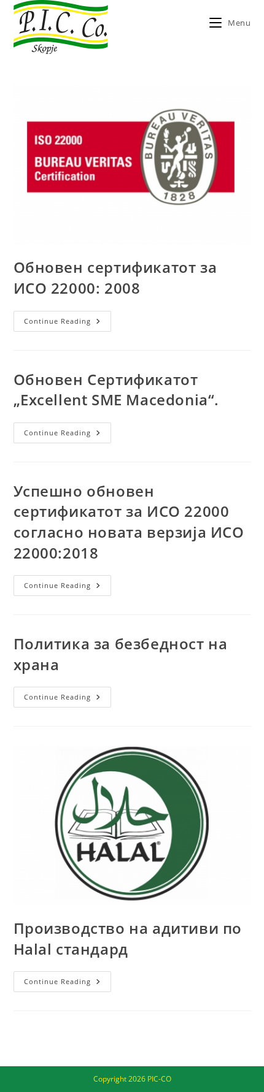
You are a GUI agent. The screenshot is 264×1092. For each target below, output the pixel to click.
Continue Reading (67, 323)
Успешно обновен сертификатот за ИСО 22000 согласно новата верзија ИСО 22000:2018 (129, 522)
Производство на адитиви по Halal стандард (128, 938)
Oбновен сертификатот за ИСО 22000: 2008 (115, 277)
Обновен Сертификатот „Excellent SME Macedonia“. (117, 389)
